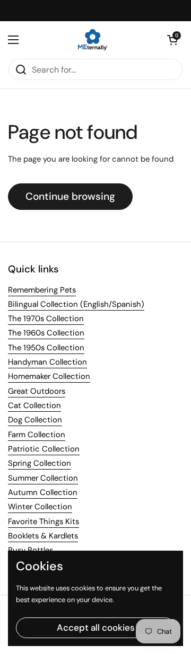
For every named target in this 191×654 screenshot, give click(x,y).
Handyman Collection (47, 362)
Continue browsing (70, 196)
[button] (172, 39)
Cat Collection (34, 405)
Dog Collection (35, 419)
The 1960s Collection (46, 333)
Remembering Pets (42, 290)
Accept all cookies (96, 627)
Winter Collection (40, 506)
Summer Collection (43, 478)
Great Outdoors (36, 391)
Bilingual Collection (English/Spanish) (76, 304)
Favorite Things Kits (43, 521)
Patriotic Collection (44, 449)
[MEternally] (93, 39)
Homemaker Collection (49, 376)
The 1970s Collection (46, 318)
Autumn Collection (42, 492)
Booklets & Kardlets (43, 536)
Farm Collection (36, 434)
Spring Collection (39, 463)
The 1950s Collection (46, 347)
